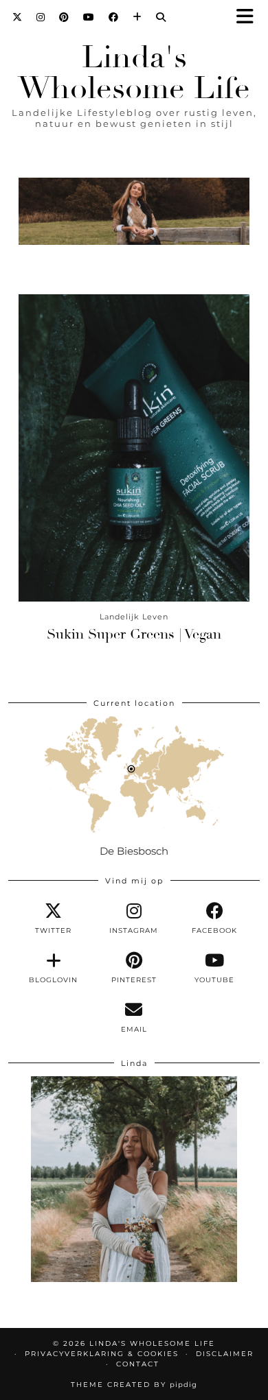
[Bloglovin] (137, 17)
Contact (137, 1364)
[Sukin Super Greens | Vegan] (134, 448)
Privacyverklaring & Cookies (102, 1353)
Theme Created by (134, 1384)
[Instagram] (40, 17)
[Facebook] (114, 17)
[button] (249, 17)
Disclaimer (225, 1353)
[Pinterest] (64, 17)
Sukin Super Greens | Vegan (134, 634)
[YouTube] (89, 17)
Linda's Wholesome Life (134, 73)
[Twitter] (17, 17)
